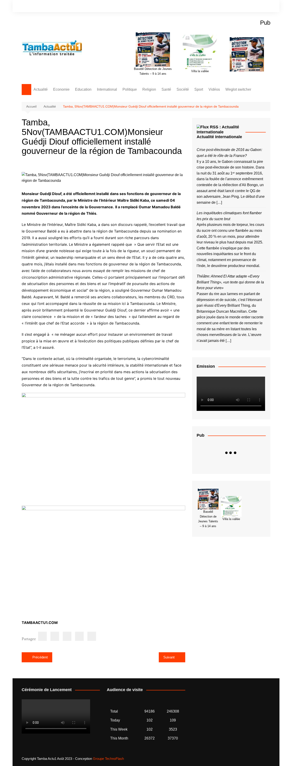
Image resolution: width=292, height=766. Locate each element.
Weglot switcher (238, 89)
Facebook (251, 6)
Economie (61, 89)
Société (183, 89)
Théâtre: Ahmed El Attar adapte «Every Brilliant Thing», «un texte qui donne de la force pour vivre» (230, 282)
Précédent (40, 657)
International (107, 89)
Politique (130, 89)
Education (83, 89)
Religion (149, 89)
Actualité (41, 89)
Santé (166, 89)
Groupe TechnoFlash (108, 759)
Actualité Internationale (219, 137)
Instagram (259, 6)
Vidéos (214, 89)
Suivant (169, 657)
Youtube (266, 6)
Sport (198, 89)
